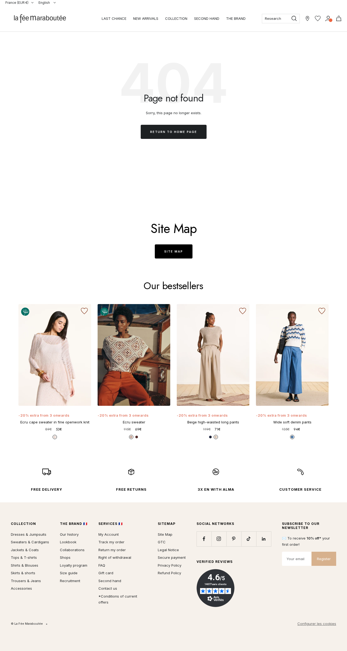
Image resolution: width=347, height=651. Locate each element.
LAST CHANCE (114, 18)
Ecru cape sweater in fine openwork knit (54, 422)
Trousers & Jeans (26, 581)
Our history (69, 534)
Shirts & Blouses (24, 565)
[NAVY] (210, 437)
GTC (162, 542)
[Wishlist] (317, 18)
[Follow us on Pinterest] (233, 538)
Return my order (112, 550)
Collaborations (72, 550)
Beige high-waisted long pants (213, 422)
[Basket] (339, 18)
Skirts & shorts (23, 573)
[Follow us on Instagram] (218, 538)
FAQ (101, 565)
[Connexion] (328, 18)
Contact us (107, 588)
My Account (108, 534)
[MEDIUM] (292, 437)
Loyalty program (73, 565)
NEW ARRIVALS (145, 18)
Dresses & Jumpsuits (28, 534)
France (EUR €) (16, 3)
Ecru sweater (134, 422)
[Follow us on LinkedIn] (263, 538)
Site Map (173, 251)
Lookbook (68, 542)
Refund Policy (169, 573)
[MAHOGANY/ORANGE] (137, 437)
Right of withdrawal (114, 557)
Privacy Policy (169, 565)
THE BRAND (236, 18)
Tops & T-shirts (24, 557)
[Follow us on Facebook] (204, 538)
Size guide (69, 573)
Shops (65, 557)
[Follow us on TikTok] (248, 538)
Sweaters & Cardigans (30, 542)
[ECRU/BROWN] (131, 437)
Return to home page (173, 132)
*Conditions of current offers (117, 599)
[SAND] (216, 437)
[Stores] (307, 18)
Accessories (21, 588)
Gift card (105, 573)
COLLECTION (176, 18)
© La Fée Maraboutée (27, 624)
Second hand (109, 581)
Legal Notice (168, 550)
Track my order (111, 542)
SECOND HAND (206, 18)
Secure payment (172, 557)
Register (324, 559)
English (44, 3)
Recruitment (70, 581)
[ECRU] (55, 437)
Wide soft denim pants (292, 422)
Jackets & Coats (25, 550)
